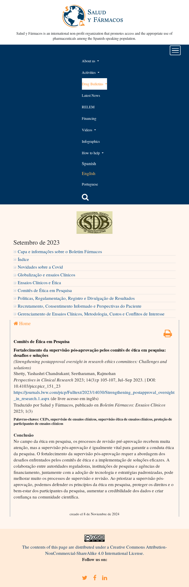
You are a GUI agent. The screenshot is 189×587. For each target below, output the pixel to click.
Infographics (91, 141)
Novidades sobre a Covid (40, 267)
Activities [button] (89, 72)
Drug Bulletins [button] (93, 83)
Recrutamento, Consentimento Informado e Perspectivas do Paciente (80, 306)
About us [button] (89, 60)
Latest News (91, 95)
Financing (89, 118)
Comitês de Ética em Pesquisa (45, 290)
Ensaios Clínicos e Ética (39, 282)
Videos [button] (87, 129)
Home (24, 323)
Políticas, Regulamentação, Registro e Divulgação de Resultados (76, 298)
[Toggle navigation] (175, 50)
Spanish (89, 163)
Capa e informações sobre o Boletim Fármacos (60, 251)
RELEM (88, 106)
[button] (85, 197)
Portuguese (90, 184)
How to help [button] (91, 152)
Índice (23, 259)
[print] (168, 335)
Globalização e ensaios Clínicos (46, 275)
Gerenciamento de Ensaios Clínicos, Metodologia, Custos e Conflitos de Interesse (91, 314)
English (88, 173)
